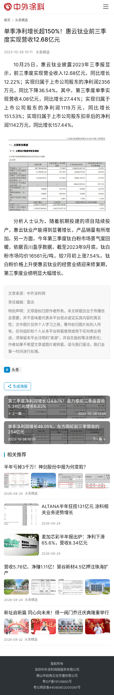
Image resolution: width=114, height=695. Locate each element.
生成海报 (20, 386)
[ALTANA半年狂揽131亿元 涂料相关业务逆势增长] (21, 514)
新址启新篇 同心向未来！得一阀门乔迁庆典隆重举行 (56, 612)
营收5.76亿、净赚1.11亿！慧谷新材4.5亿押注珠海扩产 (56, 570)
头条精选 (43, 52)
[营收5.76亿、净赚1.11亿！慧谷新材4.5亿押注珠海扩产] (57, 587)
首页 (7, 20)
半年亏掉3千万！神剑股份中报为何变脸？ (46, 467)
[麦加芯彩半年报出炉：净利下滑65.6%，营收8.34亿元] (21, 545)
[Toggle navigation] (105, 6)
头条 (15, 369)
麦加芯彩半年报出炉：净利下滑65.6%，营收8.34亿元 (73, 540)
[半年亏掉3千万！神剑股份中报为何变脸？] (57, 481)
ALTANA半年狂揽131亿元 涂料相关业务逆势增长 (75, 509)
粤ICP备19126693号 (57, 682)
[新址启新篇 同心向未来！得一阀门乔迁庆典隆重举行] (57, 626)
